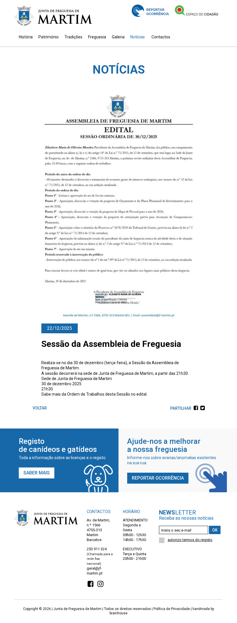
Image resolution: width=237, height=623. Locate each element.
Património (48, 37)
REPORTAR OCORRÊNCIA (158, 478)
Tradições (73, 37)
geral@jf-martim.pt (95, 570)
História (26, 37)
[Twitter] (202, 408)
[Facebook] (195, 408)
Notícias (137, 37)
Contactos (160, 37)
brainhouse (118, 613)
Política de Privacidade (171, 609)
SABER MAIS (36, 473)
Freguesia (97, 37)
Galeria (118, 37)
